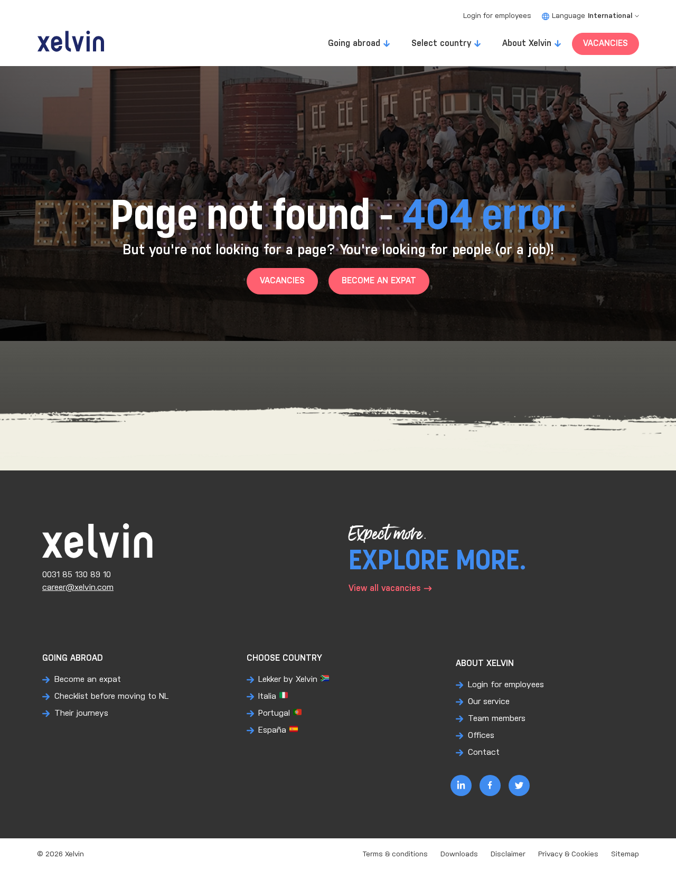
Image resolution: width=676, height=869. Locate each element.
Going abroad (354, 44)
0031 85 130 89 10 (76, 575)
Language (592, 16)
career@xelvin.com (78, 587)
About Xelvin (526, 44)
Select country (441, 44)
